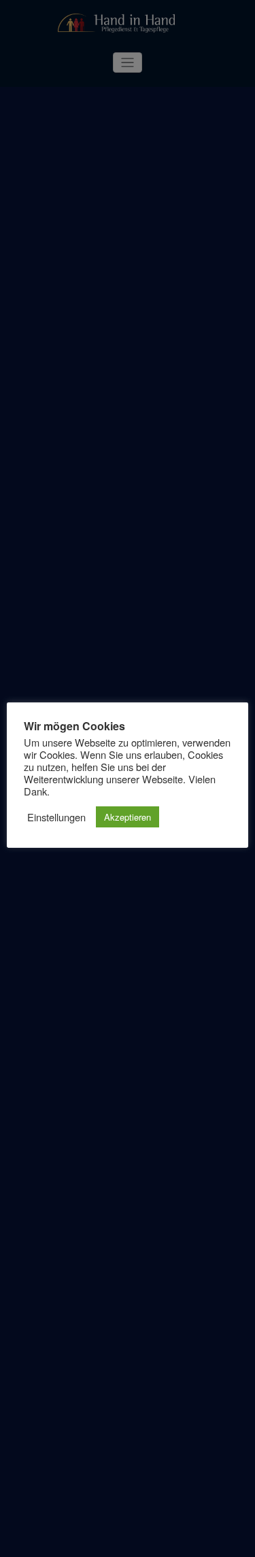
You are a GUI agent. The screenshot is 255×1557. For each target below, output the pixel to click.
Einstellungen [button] (56, 817)
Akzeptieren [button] (127, 816)
